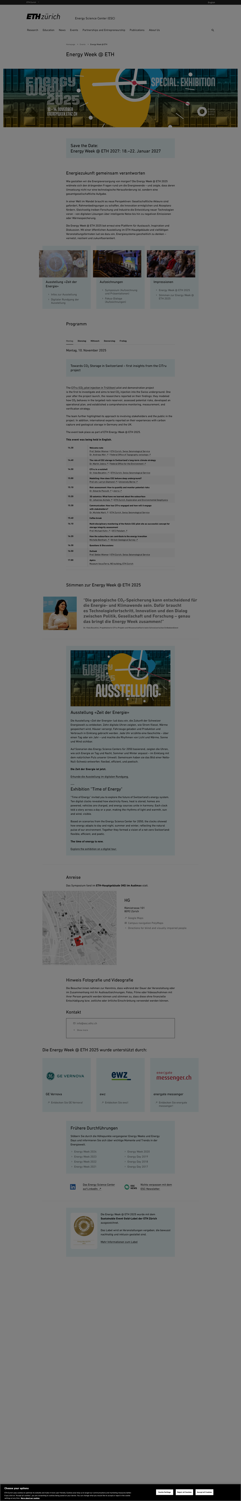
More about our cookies (30, 1498)
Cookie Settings (164, 1492)
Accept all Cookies (204, 1492)
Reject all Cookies (184, 1492)
